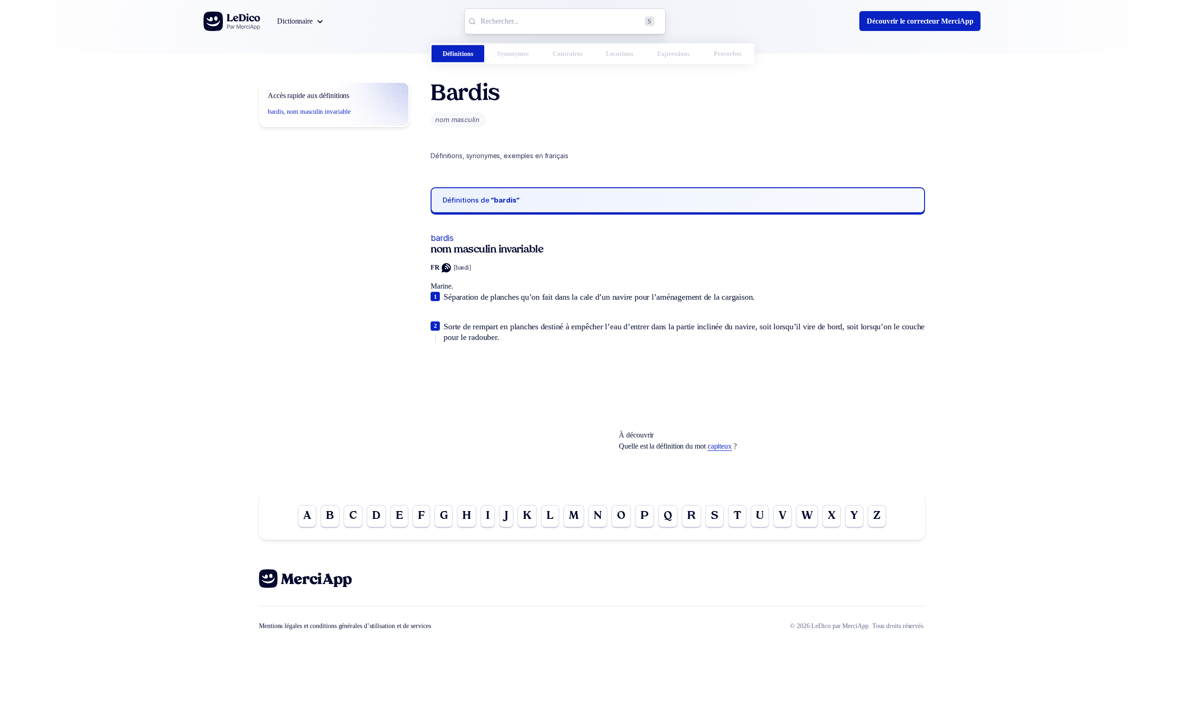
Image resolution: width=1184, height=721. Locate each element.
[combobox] (565, 21)
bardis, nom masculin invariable (309, 111)
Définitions (458, 53)
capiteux (720, 446)
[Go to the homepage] (232, 21)
